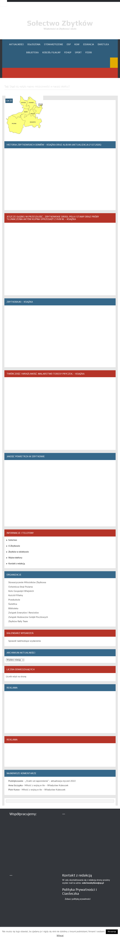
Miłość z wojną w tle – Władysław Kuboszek (46, 785)
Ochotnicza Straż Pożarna (20, 587)
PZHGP (67, 52)
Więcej (60, 936)
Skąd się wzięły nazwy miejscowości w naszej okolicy (24, 132)
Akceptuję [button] (112, 932)
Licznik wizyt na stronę (16, 677)
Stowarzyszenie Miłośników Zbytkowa (27, 582)
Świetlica (103, 44)
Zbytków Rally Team (18, 621)
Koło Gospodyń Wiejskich (21, 591)
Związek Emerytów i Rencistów (23, 613)
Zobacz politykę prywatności (77, 899)
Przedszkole (14, 600)
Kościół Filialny (51, 52)
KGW (76, 44)
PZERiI (88, 52)
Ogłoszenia (33, 44)
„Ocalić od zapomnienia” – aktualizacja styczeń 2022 (50, 781)
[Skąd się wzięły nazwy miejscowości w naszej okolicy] (24, 116)
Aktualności (16, 44)
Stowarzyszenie (53, 44)
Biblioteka (32, 52)
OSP (69, 44)
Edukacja (88, 44)
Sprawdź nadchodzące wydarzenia (24, 641)
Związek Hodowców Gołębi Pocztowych (28, 617)
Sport (78, 52)
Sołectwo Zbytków (60, 23)
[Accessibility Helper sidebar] (3, 3)
